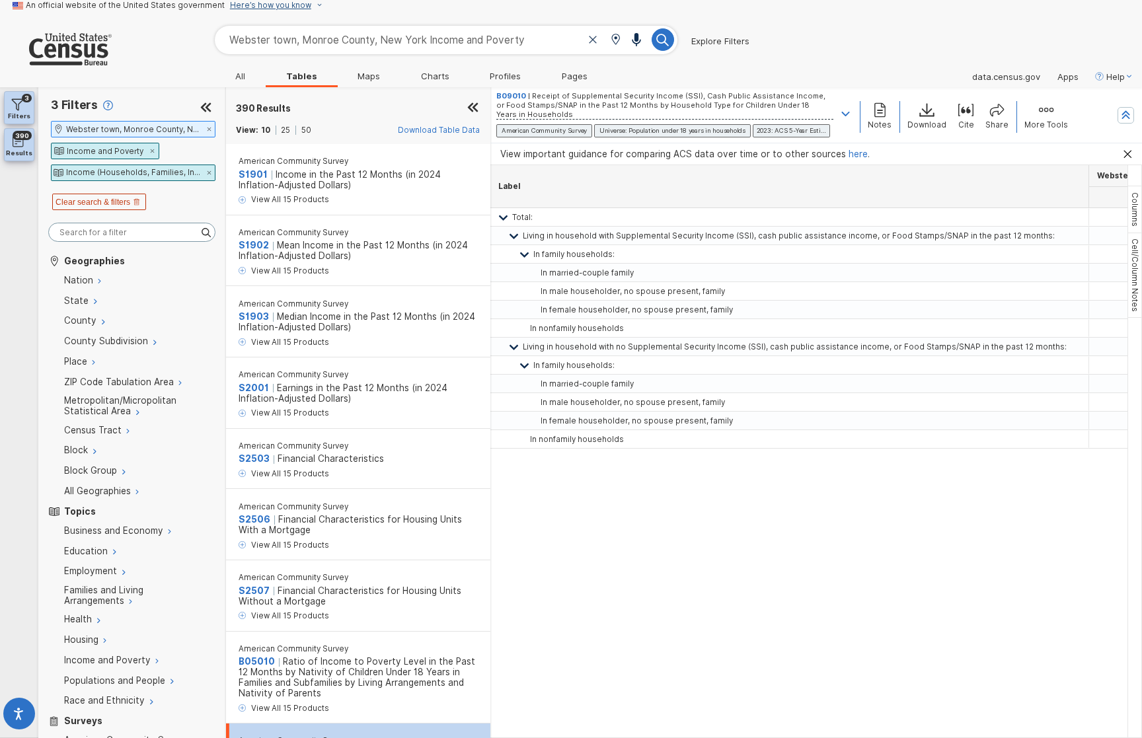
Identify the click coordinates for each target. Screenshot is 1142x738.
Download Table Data (439, 130)
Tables (301, 76)
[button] (615, 40)
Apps (1068, 76)
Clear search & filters (93, 202)
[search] (131, 232)
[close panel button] (472, 108)
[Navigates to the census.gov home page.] (56, 60)
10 (265, 130)
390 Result (263, 108)
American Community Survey (293, 161)
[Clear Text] (593, 41)
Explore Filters (720, 41)
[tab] (1134, 209)
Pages (575, 76)
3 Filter (74, 105)
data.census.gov (1006, 76)
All (240, 76)
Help (1115, 76)
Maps (369, 76)
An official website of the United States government (125, 5)
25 (285, 130)
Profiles (505, 76)
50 (306, 130)
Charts (435, 76)
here (858, 154)
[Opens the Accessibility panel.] (19, 716)
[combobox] (446, 40)
